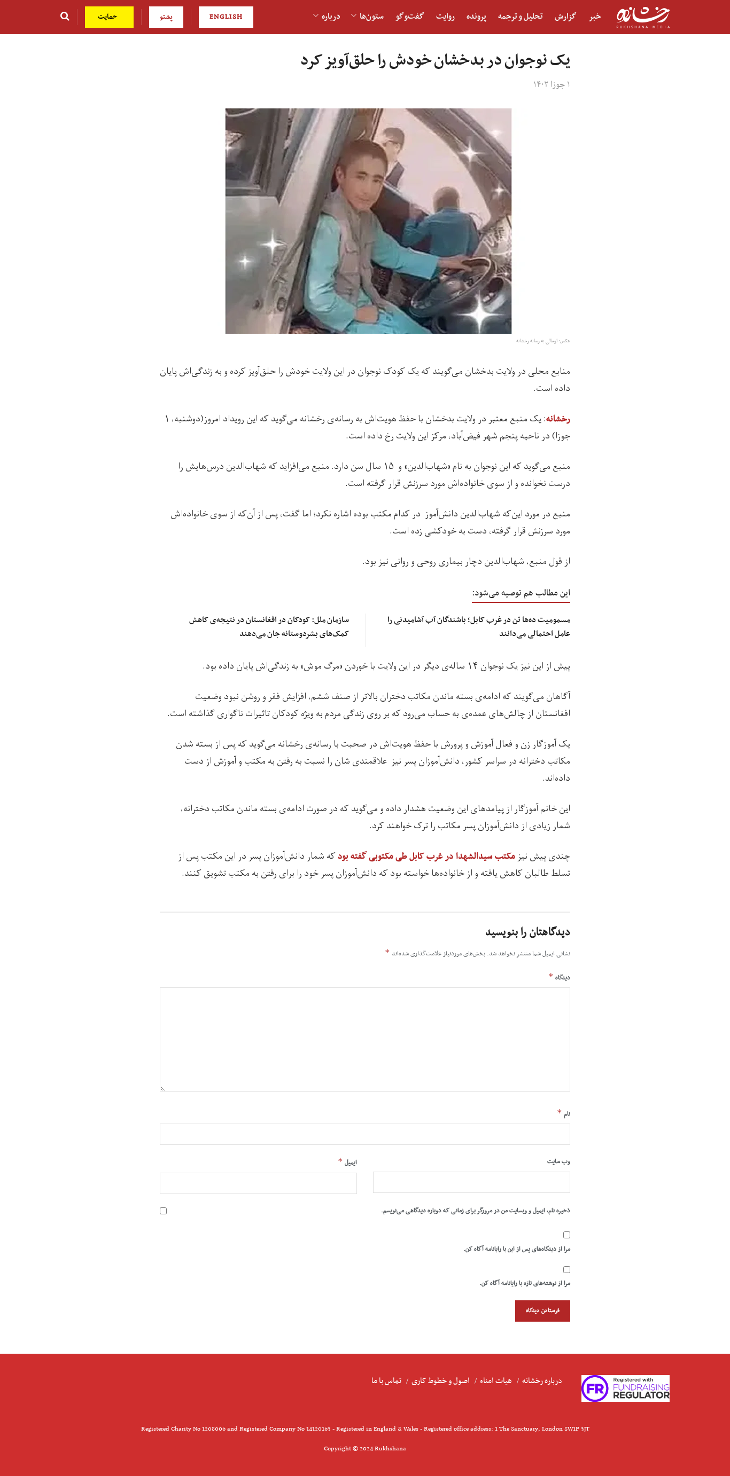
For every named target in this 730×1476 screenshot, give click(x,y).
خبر (594, 16)
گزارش (566, 16)
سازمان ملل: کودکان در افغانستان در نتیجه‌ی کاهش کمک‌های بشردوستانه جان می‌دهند (269, 626)
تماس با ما (386, 1381)
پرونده (476, 16)
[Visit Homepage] (643, 17)
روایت (445, 16)
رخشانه (558, 419)
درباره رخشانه (542, 1381)
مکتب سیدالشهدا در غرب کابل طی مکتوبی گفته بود (425, 856)
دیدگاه (559, 977)
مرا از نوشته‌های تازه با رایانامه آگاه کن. (524, 1283)
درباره (331, 16)
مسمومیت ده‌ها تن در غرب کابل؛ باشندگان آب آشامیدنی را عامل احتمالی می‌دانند (478, 626)
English (226, 17)
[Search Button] (64, 17)
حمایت (109, 17)
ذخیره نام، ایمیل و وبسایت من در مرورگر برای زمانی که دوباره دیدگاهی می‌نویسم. (475, 1210)
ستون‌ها (372, 16)
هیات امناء (496, 1381)
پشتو (166, 17)
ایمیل (347, 1162)
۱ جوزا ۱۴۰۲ (551, 84)
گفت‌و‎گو (409, 16)
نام (563, 1113)
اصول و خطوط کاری (440, 1381)
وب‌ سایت (558, 1161)
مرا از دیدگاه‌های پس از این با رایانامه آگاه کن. (516, 1249)
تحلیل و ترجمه (520, 16)
